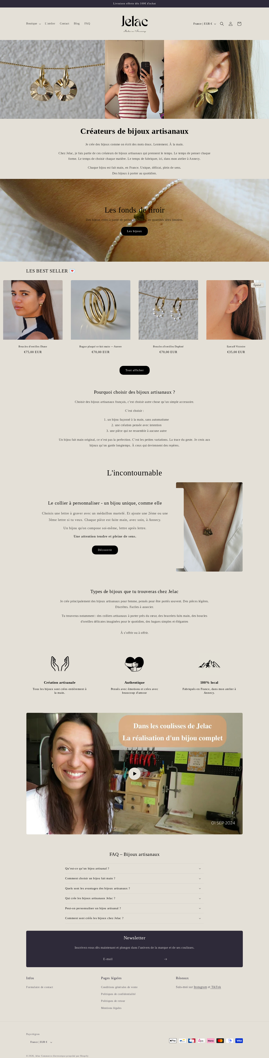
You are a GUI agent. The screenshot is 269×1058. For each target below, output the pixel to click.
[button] (33, 24)
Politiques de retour (113, 1001)
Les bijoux (134, 231)
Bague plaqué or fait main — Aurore (100, 346)
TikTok (216, 987)
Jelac (38, 1056)
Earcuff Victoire (236, 346)
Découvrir (105, 549)
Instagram (200, 987)
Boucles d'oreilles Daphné (168, 346)
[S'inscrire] (165, 959)
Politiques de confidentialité (118, 994)
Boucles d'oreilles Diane (33, 346)
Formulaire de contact (39, 987)
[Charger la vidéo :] (134, 774)
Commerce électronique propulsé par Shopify (64, 1056)
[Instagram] (210, 987)
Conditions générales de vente (119, 987)
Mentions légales (111, 1008)
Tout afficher (134, 370)
